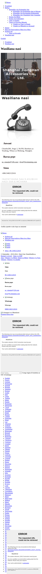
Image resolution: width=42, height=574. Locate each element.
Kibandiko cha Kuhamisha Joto (19, 9)
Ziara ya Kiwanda (15, 33)
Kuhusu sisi (8, 31)
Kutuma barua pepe (7, 314)
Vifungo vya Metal (11, 258)
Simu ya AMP (17, 256)
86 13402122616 (10, 275)
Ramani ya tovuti (6, 256)
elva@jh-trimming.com (12, 294)
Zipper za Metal (23, 258)
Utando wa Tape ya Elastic (21, 24)
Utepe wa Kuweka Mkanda (18, 22)
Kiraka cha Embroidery (16, 19)
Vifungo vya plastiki (13, 259)
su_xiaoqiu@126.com (12, 290)
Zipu (2, 258)
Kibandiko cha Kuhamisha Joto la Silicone (26, 11)
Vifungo (3, 259)
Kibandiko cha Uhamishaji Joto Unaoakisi (26, 15)
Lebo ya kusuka (14, 20)
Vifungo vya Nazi (34, 258)
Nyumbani (8, 6)
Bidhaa (7, 8)
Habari (7, 28)
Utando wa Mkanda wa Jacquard (23, 26)
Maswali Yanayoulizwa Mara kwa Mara (18, 29)
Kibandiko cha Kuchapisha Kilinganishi (26, 13)
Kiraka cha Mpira (14, 17)
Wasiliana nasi (9, 35)
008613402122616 (11, 309)
